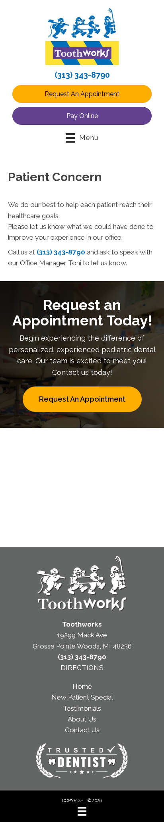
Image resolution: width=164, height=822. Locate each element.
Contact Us (82, 730)
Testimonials (82, 708)
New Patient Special (82, 697)
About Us (82, 719)
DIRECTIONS (82, 668)
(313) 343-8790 (82, 75)
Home (82, 686)
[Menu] (82, 811)
